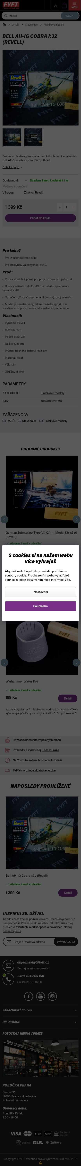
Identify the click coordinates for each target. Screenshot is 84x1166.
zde (67, 580)
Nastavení (40, 592)
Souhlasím (40, 606)
